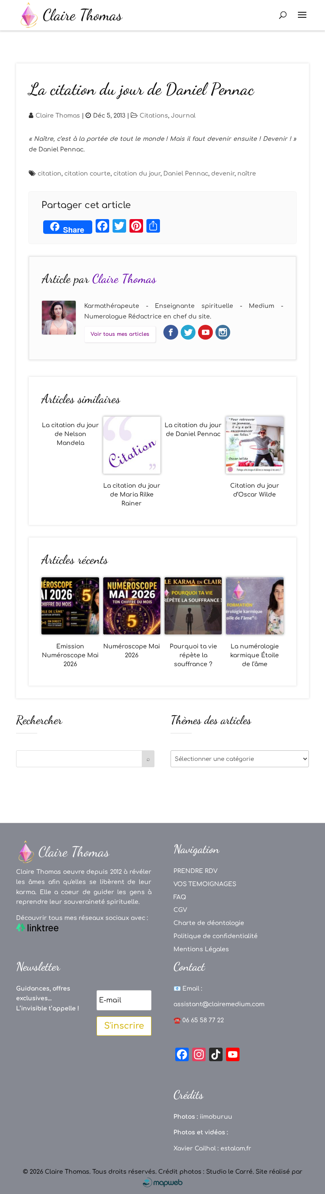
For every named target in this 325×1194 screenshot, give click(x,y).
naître (246, 173)
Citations (154, 116)
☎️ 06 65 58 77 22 (199, 1020)
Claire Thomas (58, 116)
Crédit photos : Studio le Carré (205, 1172)
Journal (183, 116)
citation (49, 173)
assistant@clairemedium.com (219, 1004)
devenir (222, 173)
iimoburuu (216, 1117)
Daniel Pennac (185, 173)
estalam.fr (235, 1148)
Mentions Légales (201, 949)
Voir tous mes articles (120, 334)
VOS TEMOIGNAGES (205, 884)
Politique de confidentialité (216, 936)
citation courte (87, 173)
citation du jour (136, 173)
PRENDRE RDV (196, 871)
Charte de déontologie (209, 923)
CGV (180, 910)
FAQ (180, 897)
